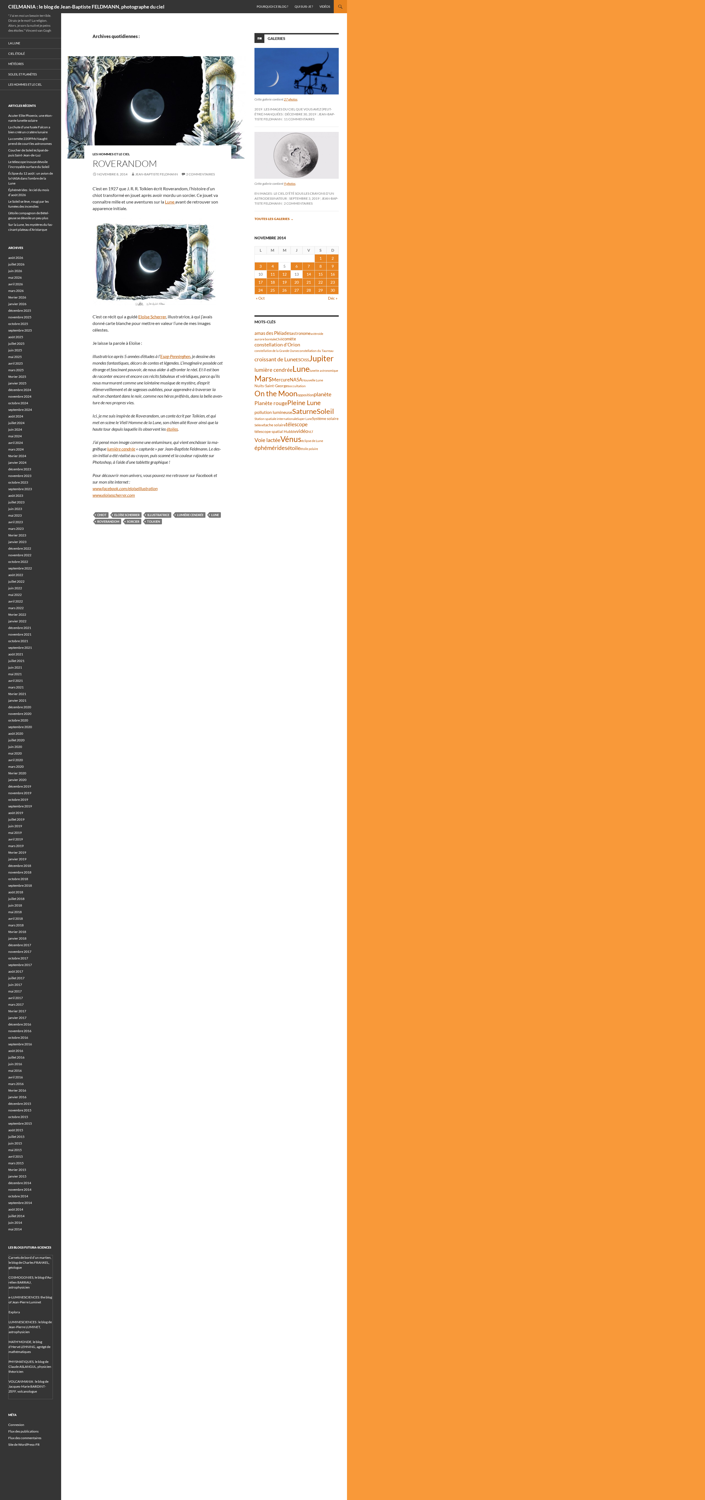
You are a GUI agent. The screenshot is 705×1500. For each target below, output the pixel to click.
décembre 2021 (19, 628)
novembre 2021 (19, 634)
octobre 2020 (18, 720)
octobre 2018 (18, 879)
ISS (306, 359)
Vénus (290, 439)
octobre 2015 (18, 1117)
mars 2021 (16, 687)
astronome (301, 333)
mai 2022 (15, 595)
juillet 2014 (16, 1216)
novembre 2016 (19, 1031)
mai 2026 (15, 277)
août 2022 (15, 575)
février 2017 (17, 1011)
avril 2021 (15, 681)
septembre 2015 (20, 1123)
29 (320, 290)
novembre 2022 (19, 555)
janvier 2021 (17, 700)
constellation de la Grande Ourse (276, 350)
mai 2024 (15, 436)
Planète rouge (270, 403)
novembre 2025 (19, 317)
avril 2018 (15, 918)
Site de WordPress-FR (24, 1444)
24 (260, 290)
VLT (310, 431)
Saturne (304, 411)
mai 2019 (15, 833)
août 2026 (15, 258)
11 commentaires (299, 119)
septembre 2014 (20, 1203)
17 (260, 282)
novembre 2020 (19, 714)
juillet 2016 (16, 1057)
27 (296, 290)
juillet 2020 (16, 740)
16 (332, 274)
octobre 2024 (18, 403)
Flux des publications (23, 1431)
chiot (102, 515)
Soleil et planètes (22, 74)
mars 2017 (16, 1004)
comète (289, 338)
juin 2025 (15, 350)
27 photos (290, 99)
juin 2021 (15, 667)
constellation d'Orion (277, 345)
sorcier (133, 521)
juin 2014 (15, 1222)
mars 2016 (16, 1084)
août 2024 (15, 416)
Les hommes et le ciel (111, 154)
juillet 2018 (16, 899)
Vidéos (324, 6)
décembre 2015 (19, 1104)
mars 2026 (16, 291)
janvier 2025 (17, 383)
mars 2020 (16, 766)
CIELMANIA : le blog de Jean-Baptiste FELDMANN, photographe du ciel (86, 7)
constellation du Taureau (315, 351)
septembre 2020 (20, 727)
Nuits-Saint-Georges (271, 385)
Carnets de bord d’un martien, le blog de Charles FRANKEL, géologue (30, 1262)
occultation (297, 386)
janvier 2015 (17, 1176)
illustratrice (158, 515)
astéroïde (317, 333)
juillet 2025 (16, 343)
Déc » (332, 298)
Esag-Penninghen (175, 356)
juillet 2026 (16, 264)
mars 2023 (16, 529)
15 (320, 274)
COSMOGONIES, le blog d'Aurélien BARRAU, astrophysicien (30, 1282)
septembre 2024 (20, 410)
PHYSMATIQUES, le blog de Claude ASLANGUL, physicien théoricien (30, 1367)
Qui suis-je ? (304, 6)
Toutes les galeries (274, 219)
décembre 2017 (19, 945)
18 (272, 282)
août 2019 (15, 813)
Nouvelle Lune (312, 380)
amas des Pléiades (272, 333)
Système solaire (325, 418)
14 (309, 274)
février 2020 (17, 773)
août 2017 (15, 971)
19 (284, 282)
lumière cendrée (121, 448)
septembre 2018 (20, 885)
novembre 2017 (19, 952)
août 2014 (15, 1209)
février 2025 (17, 377)
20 (296, 282)
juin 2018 (15, 905)
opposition (305, 395)
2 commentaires (200, 174)
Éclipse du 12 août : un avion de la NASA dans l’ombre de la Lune (30, 178)
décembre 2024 (19, 390)
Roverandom (125, 163)
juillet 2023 (16, 502)
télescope (297, 424)
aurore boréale (265, 339)
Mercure (281, 380)
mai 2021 (15, 674)
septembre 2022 (20, 568)
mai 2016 (15, 1070)
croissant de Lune (275, 359)
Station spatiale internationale (275, 419)
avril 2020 (15, 760)
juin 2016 (15, 1064)
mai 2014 (15, 1229)
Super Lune (304, 419)
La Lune (14, 43)
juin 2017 (15, 985)
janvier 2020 (17, 780)
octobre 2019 (18, 800)
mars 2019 (16, 846)
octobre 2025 (18, 324)
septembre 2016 (20, 1044)
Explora (14, 1312)
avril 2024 (15, 443)
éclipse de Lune (312, 441)
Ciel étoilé (16, 53)
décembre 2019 (19, 786)
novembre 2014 (19, 1189)
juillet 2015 (16, 1137)
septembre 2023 (20, 489)
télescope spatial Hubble (275, 431)
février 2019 (17, 852)
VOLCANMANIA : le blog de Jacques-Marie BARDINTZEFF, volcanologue (28, 1386)
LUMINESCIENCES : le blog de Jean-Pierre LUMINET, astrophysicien (30, 1327)
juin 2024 (15, 429)
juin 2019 (15, 826)
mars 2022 (16, 608)
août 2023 (15, 495)
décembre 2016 (19, 1024)
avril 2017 (15, 998)
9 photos (289, 183)
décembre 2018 (19, 866)
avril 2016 (15, 1077)
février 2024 (17, 456)
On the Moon (275, 393)
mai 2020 (15, 753)
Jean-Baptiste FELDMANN (156, 174)
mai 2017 (15, 991)
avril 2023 (15, 522)
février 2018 (17, 932)
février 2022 (17, 614)
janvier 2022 (17, 621)
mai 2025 (15, 357)
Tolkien (153, 521)
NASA (296, 380)
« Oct (260, 298)
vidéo (302, 431)
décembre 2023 (19, 469)
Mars (263, 378)
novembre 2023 (19, 476)
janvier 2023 (17, 542)
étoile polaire (309, 449)
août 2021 (15, 654)
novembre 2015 (19, 1110)
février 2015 (17, 1170)
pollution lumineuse (273, 412)
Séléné (259, 425)
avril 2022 (15, 601)
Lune (170, 201)
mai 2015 (15, 1150)
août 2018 (15, 892)
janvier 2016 (17, 1097)
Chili (279, 339)
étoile (293, 447)
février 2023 (17, 535)
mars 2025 (16, 370)
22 (320, 282)
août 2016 (15, 1051)
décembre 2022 (19, 548)
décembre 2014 (19, 1183)
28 (309, 290)
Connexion (16, 1425)
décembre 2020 (19, 707)
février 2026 (17, 297)
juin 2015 (15, 1143)
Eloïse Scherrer (152, 316)
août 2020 (15, 733)
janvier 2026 (17, 304)
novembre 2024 (19, 396)
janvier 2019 (17, 859)
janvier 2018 (17, 938)
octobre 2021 (18, 641)
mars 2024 (16, 449)
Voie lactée (267, 439)
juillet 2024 (16, 423)
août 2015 (15, 1130)
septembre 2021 (20, 647)
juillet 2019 (16, 819)
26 (284, 290)
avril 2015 (15, 1156)
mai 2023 (15, 515)
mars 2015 (16, 1163)
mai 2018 (15, 912)
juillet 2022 (16, 581)
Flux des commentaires (24, 1438)
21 (309, 282)
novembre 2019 (19, 793)
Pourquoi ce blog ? (272, 6)
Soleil (325, 411)
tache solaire (275, 425)
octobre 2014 (18, 1196)
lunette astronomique (324, 370)
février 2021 (17, 694)
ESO (300, 359)
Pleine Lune (304, 402)
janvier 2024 (17, 462)
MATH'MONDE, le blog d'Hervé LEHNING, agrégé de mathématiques (29, 1347)
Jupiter (321, 358)
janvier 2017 (17, 1018)
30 (332, 290)
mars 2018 (16, 925)
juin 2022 (15, 588)
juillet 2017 (16, 978)
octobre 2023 (18, 482)
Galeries (276, 38)
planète (322, 394)
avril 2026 (15, 284)
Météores (16, 64)
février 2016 (17, 1090)
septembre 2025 (20, 330)
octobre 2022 (18, 562)
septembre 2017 (20, 965)
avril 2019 (15, 839)
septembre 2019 (20, 806)
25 (272, 290)
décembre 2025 (19, 310)
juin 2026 (15, 271)
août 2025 (15, 337)
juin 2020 (15, 747)
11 (272, 274)
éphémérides (270, 447)
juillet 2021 (16, 661)
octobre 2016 (18, 1037)
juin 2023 (15, 509)
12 (284, 274)
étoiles (172, 429)
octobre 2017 (18, 958)
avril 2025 (15, 363)
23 (332, 282)
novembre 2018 (19, 872)
